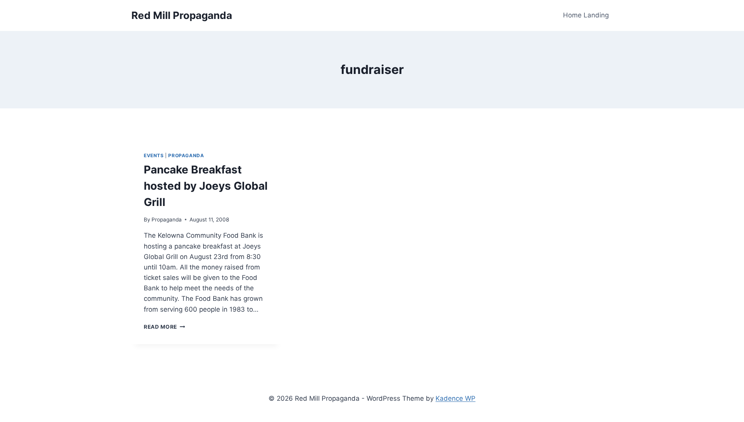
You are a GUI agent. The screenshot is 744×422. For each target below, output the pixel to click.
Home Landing (586, 15)
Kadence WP (455, 398)
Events (154, 155)
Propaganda (186, 155)
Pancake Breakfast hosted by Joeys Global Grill (206, 186)
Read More (164, 327)
